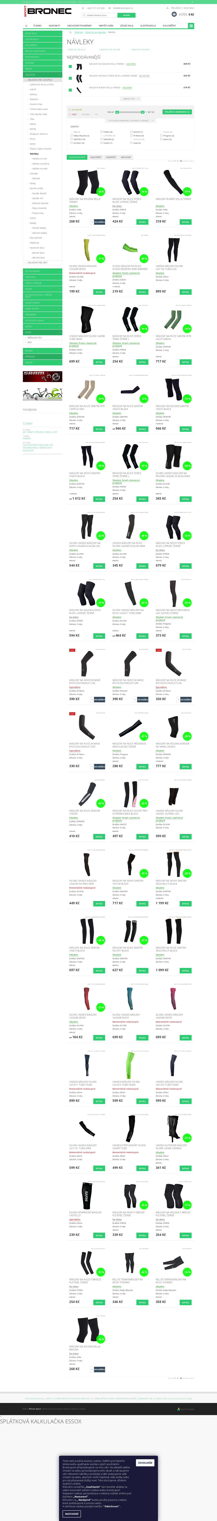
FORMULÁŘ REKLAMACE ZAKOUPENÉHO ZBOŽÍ (114, 1399)
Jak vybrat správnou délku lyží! (40, 432)
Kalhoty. (33, 94)
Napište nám (106, 25)
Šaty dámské (36, 237)
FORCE (107, 132)
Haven (167, 132)
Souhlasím (145, 1462)
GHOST (138, 132)
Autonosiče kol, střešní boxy (38, 295)
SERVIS (28, 326)
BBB (76, 132)
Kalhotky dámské (40, 203)
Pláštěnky (34, 242)
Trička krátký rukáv (39, 109)
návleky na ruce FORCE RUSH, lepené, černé (119, 75)
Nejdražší (111, 157)
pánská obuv (38, 252)
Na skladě (77, 109)
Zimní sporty (32, 308)
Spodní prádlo (36, 188)
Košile (33, 143)
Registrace (189, 8)
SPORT (28, 332)
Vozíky (28, 288)
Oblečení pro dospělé (40, 79)
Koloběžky (169, 25)
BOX (30, 342)
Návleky (34, 153)
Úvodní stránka (26, 25)
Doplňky (29, 62)
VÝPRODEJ (30, 356)
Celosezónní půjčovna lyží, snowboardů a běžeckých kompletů (38, 447)
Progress (168, 135)
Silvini (167, 139)
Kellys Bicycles (81, 135)
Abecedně (126, 157)
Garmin (27, 438)
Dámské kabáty (39, 232)
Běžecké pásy (35, 337)
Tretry (28, 68)
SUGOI (107, 143)
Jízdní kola (126, 25)
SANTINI (79, 139)
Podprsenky (38, 213)
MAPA (49, 1399)
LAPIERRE (109, 135)
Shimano (139, 139)
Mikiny (33, 124)
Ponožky (34, 173)
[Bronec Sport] (47, 11)
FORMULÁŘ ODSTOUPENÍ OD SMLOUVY (72, 1399)
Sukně (33, 89)
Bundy (33, 128)
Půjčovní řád (161, 1399)
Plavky (33, 183)
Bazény (29, 350)
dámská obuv (38, 257)
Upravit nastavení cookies (75, 1409)
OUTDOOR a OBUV (34, 320)
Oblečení (30, 74)
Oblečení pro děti (38, 262)
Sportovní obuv (37, 247)
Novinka (86, 114)
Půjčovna (30, 277)
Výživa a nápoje (33, 283)
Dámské (36, 178)
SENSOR (108, 139)
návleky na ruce (39, 158)
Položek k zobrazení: (177, 112)
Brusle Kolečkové (35, 51)
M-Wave (138, 135)
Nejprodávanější (77, 157)
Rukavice (34, 99)
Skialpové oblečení (39, 134)
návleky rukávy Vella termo (110, 87)
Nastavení (71, 1514)
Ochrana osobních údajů (180, 1399)
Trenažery (30, 314)
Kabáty (33, 223)
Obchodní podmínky (79, 25)
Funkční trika (36, 104)
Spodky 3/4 (37, 198)
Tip (96, 114)
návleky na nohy (40, 168)
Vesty (32, 138)
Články (38, 25)
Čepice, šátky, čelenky (40, 148)
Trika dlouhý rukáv (38, 114)
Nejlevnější (95, 157)
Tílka (32, 119)
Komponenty (32, 57)
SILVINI (78, 143)
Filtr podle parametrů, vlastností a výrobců (129, 121)
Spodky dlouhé (39, 193)
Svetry (33, 218)
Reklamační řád (145, 1399)
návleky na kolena (40, 163)
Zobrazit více (129, 99)
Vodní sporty (32, 302)
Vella (137, 143)
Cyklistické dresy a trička (42, 84)
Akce (74, 114)
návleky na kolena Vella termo (112, 63)
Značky (29, 362)
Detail (142, 222)
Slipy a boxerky (39, 208)
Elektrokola (148, 25)
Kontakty (54, 25)
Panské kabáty (39, 227)
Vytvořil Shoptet (187, 1409)
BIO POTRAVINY (32, 271)
